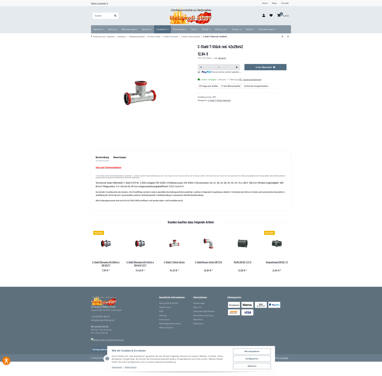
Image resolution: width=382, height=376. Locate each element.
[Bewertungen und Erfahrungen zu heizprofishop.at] (107, 339)
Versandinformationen (203, 315)
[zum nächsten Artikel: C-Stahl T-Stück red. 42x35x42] (288, 36)
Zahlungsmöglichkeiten (204, 311)
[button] (263, 15)
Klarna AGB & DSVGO (168, 303)
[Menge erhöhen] (237, 67)
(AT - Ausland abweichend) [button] (250, 79)
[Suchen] (115, 16)
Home (265, 3)
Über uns (197, 307)
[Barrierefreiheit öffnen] (6, 361)
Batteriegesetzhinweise (170, 323)
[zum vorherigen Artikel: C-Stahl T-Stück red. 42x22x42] (282, 36)
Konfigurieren (252, 358)
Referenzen (198, 323)
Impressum (117, 367)
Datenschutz (131, 367)
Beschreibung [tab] (102, 157)
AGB (161, 311)
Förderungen (199, 303)
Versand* (222, 58)
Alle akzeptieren (251, 351)
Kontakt (285, 3)
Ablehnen (252, 366)
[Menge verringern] (201, 67)
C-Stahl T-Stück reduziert (219, 100)
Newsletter (198, 319)
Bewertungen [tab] (119, 157)
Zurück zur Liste (99, 36)
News (274, 3)
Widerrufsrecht (166, 327)
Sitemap (163, 315)
